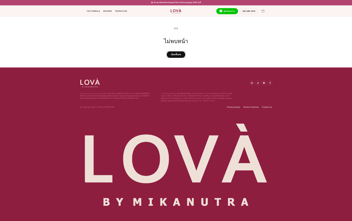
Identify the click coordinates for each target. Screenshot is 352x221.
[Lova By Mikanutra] (90, 82)
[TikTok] (257, 83)
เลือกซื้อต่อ (176, 54)
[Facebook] (270, 83)
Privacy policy (233, 107)
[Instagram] (251, 83)
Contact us (267, 107)
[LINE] (264, 83)
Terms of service (251, 107)
